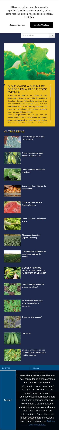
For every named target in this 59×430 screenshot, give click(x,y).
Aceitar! (8, 400)
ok (52, 35)
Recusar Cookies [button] (17, 25)
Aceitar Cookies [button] (41, 25)
